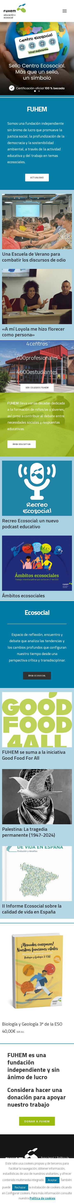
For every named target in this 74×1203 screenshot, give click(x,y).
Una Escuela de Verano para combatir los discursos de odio (34, 256)
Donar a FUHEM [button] (37, 1121)
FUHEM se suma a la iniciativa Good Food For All (33, 755)
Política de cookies (42, 1198)
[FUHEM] (13, 11)
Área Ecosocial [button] (37, 675)
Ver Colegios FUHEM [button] (37, 387)
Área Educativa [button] (22, 444)
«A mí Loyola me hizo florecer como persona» (33, 331)
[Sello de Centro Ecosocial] (37, 59)
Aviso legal (47, 1158)
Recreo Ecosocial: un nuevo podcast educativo (30, 523)
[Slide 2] (39, 91)
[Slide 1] (35, 91)
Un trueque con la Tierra (40, 1023)
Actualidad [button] (37, 177)
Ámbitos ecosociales (23, 595)
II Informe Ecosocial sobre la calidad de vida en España (31, 908)
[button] (64, 11)
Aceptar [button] (52, 1180)
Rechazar (20, 1187)
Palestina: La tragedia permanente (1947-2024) (28, 832)
